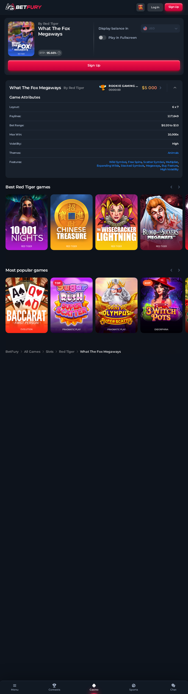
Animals (173, 152)
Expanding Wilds (108, 165)
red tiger (66, 352)
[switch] (139, 37)
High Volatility (169, 169)
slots (50, 352)
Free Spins (135, 162)
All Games (32, 352)
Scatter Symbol (153, 162)
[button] (27, 222)
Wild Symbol (117, 162)
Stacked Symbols (132, 165)
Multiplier (172, 162)
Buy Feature (170, 165)
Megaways (153, 165)
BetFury (12, 352)
